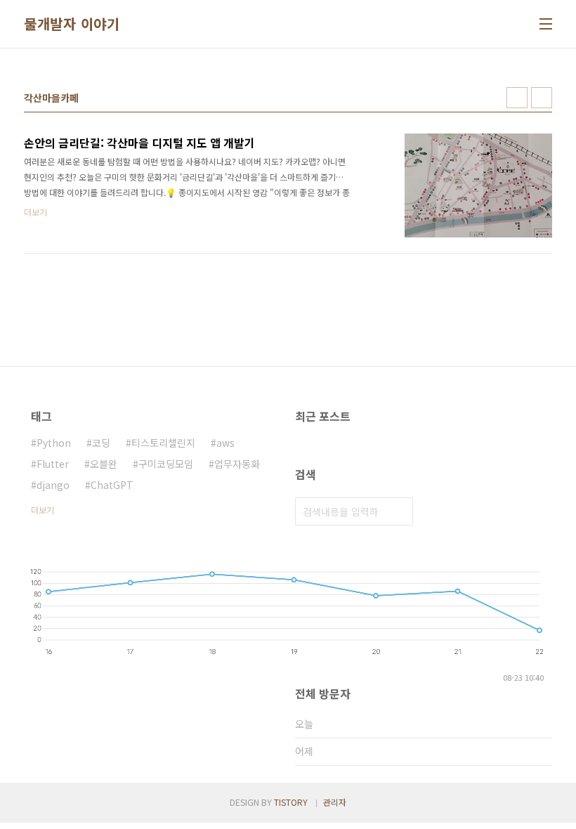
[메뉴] (546, 24)
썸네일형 (517, 97)
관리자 (334, 802)
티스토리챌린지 (163, 443)
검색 (399, 511)
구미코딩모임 (165, 464)
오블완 (103, 464)
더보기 (42, 510)
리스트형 (541, 97)
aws (225, 443)
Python (54, 443)
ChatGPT (112, 485)
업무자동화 (237, 464)
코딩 (101, 443)
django (53, 485)
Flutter (53, 464)
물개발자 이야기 (71, 24)
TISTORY (291, 802)
